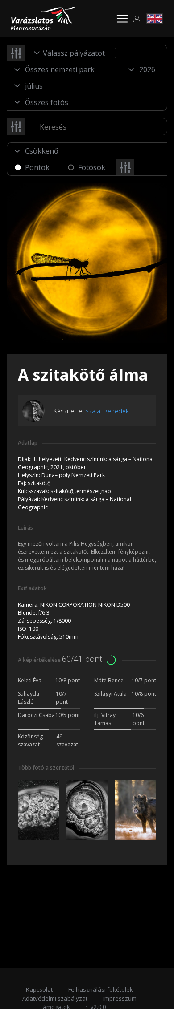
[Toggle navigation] (122, 19)
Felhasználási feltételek (100, 989)
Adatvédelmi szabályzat (54, 998)
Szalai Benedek (107, 411)
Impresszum (120, 998)
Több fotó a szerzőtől (46, 767)
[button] (137, 19)
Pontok (37, 167)
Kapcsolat (39, 989)
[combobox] (70, 53)
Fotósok (91, 167)
